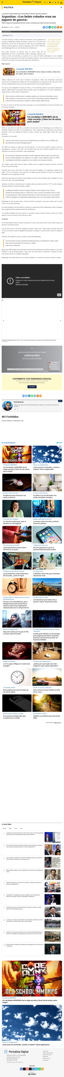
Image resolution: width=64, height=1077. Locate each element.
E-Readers (18, 369)
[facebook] (21, 1069)
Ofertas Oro (53, 364)
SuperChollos (53, 362)
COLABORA (32, 386)
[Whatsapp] (52, 27)
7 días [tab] (10, 828)
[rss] (42, 1069)
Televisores (39, 369)
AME (61, 2)
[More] (61, 27)
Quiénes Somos (46, 1058)
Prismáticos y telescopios (28, 369)
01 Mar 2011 (11, 27)
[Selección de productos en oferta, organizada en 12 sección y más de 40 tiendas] (32, 349)
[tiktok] (30, 1069)
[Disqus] (32, 748)
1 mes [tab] (15, 828)
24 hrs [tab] (4, 828)
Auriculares (11, 369)
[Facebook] (44, 2)
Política (8, 7)
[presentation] (3, 320)
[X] (47, 2)
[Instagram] (55, 2)
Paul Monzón (19, 402)
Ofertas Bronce (54, 369)
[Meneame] (58, 27)
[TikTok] (52, 2)
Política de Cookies (47, 1054)
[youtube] (27, 1069)
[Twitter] (47, 27)
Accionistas (45, 1060)
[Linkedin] (49, 27)
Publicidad (45, 1056)
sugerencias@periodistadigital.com (15, 1062)
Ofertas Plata (54, 366)
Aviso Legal (45, 1051)
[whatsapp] (58, 2)
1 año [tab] (21, 828)
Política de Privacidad (48, 1053)
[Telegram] (55, 27)
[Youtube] (50, 2)
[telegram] (36, 1069)
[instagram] (33, 1069)
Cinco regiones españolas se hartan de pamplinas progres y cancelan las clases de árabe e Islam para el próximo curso (24, 858)
